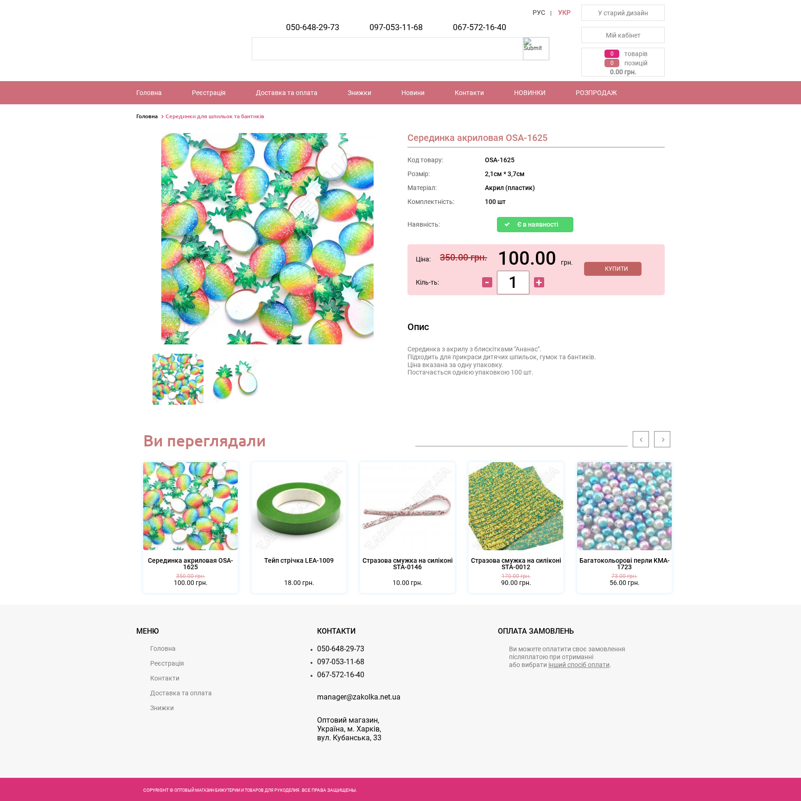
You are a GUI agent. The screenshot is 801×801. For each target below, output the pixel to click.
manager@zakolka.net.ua (358, 697)
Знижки (359, 92)
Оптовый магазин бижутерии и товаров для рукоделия (236, 790)
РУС (539, 12)
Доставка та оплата (287, 92)
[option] (178, 382)
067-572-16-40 (479, 27)
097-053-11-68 (396, 27)
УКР (564, 12)
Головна (149, 92)
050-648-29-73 (312, 27)
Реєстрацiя (209, 92)
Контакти (469, 92)
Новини (413, 92)
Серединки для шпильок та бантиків (214, 116)
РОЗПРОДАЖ (596, 92)
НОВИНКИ (530, 92)
